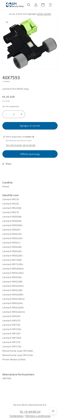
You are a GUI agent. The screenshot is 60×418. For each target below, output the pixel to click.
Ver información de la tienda (20, 145)
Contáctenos (16, 415)
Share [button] (9, 163)
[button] (28, 4)
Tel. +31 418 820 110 (30, 411)
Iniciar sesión (44, 13)
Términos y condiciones (37, 415)
